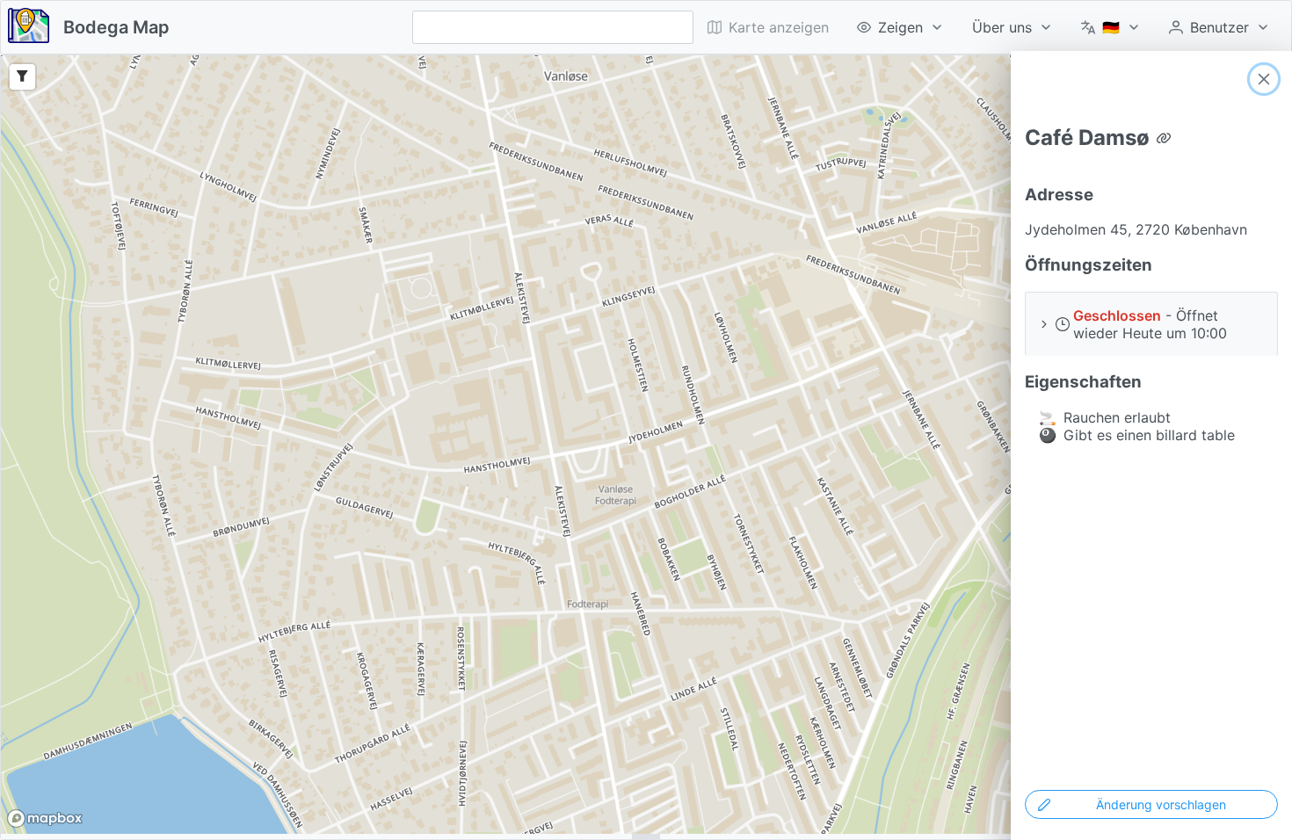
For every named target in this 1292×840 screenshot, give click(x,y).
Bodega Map (116, 27)
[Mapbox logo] (44, 818)
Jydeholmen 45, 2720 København (1136, 229)
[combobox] (552, 27)
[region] (646, 444)
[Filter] (22, 77)
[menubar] (988, 27)
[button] (1151, 324)
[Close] (1264, 79)
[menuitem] (900, 27)
